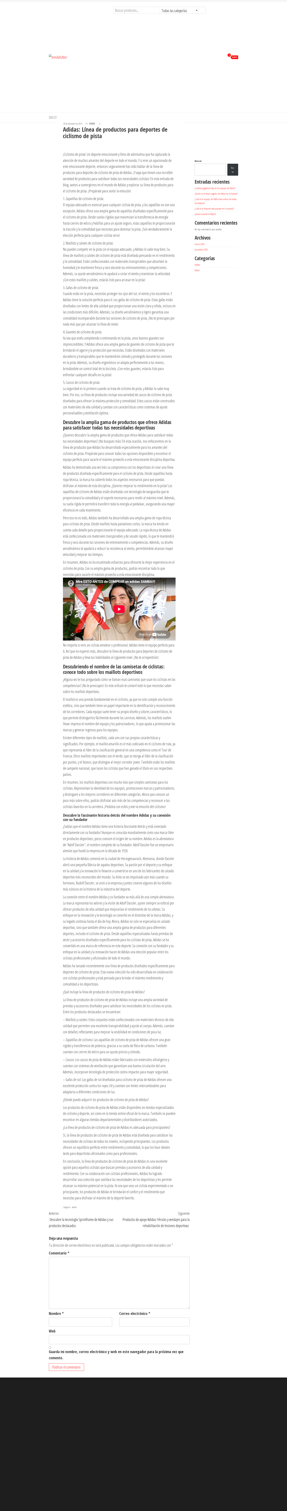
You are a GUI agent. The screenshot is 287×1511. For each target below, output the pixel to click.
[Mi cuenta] (222, 56)
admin (92, 123)
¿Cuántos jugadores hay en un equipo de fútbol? (215, 188)
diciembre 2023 (201, 249)
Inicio (53, 117)
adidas (74, 1207)
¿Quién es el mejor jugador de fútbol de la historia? (216, 193)
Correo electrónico (134, 1313)
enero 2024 (199, 244)
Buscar (198, 161)
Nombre (56, 1313)
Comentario (59, 1253)
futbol (197, 270)
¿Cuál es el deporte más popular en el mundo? (214, 208)
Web (52, 1331)
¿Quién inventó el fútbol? (205, 214)
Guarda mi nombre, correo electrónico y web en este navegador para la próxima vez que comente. (116, 1354)
